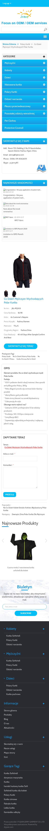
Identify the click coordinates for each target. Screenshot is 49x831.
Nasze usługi (9, 748)
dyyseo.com (8, 827)
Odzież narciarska (13, 99)
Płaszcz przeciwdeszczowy (17, 106)
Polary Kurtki (25, 44)
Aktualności (9, 728)
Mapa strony (9, 752)
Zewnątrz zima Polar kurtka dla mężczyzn (28, 514)
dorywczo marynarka (13, 777)
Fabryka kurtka (10, 803)
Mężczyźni (10, 63)
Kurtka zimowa (10, 799)
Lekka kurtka (9, 808)
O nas (6, 723)
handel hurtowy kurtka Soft (16, 786)
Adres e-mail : (9, 454)
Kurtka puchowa (13, 694)
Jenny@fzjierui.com (16, 155)
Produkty (8, 715)
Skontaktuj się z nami (13, 744)
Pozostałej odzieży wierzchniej (19, 113)
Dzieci (8, 77)
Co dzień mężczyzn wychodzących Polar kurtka (23, 447)
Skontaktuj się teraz (20, 346)
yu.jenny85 (14, 163)
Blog (6, 719)
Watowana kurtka (13, 84)
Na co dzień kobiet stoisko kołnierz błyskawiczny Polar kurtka (25, 508)
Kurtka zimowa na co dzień (26, 359)
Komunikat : (8, 465)
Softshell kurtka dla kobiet (15, 790)
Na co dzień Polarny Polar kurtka (24, 356)
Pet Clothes (10, 120)
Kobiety (8, 70)
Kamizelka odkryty (12, 812)
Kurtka (6, 782)
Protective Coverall (14, 127)
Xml (6, 757)
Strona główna (9, 44)
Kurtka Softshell (13, 636)
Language (6, 3)
